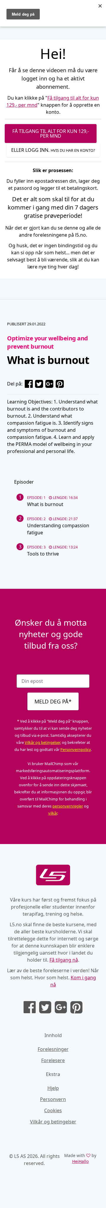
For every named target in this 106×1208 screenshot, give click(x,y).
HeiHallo (80, 1161)
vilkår (52, 813)
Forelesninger (53, 1049)
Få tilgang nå (63, 960)
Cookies (53, 1110)
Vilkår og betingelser (42, 742)
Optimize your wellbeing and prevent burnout (47, 342)
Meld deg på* (53, 701)
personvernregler (67, 806)
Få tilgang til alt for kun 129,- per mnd (50, 133)
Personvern (53, 1099)
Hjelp (53, 1088)
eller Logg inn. (53, 150)
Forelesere (53, 1060)
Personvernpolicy (75, 749)
